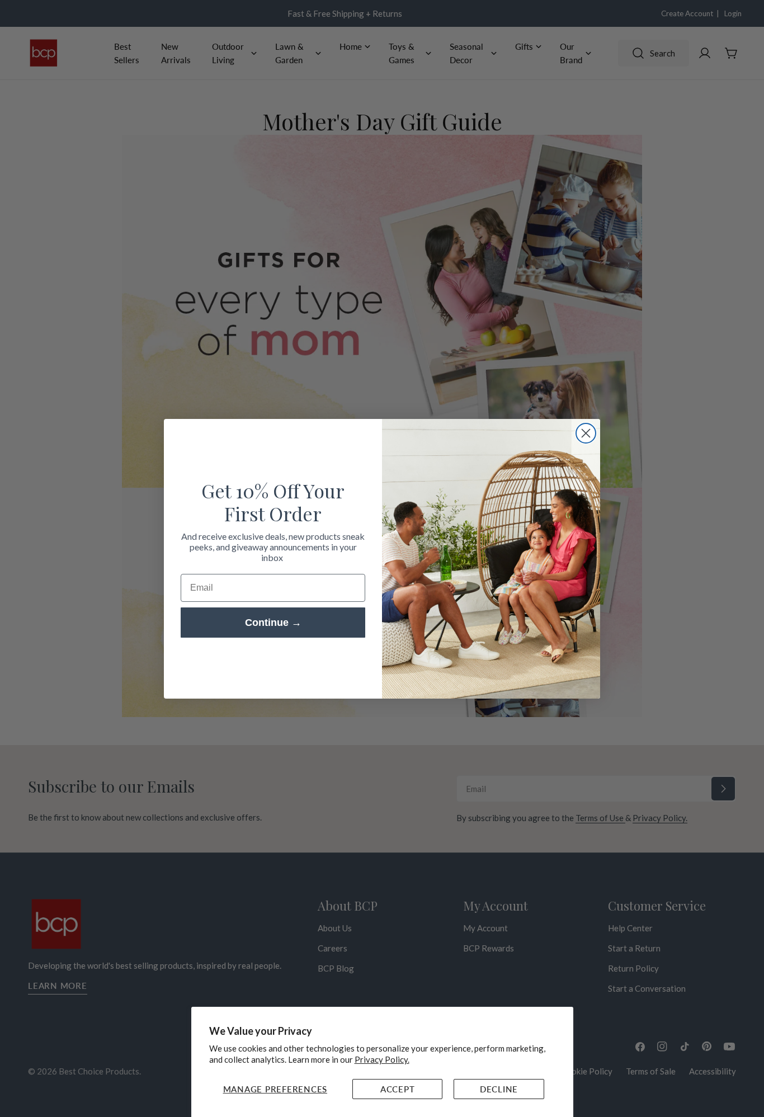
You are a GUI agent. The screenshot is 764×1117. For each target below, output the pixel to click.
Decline (499, 1089)
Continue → (273, 622)
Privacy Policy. (382, 1059)
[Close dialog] (586, 433)
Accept (397, 1089)
